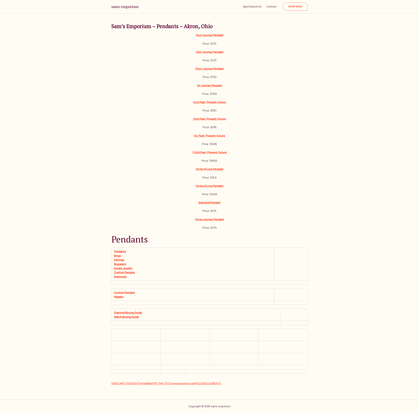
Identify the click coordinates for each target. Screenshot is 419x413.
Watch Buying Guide (126, 317)
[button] (295, 6)
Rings (117, 256)
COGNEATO (213, 383)
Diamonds (120, 276)
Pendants (120, 251)
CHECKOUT (133, 383)
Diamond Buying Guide (128, 312)
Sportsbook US (252, 6)
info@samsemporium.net (167, 383)
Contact (271, 6)
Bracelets (120, 264)
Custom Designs (124, 272)
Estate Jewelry (123, 268)
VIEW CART (118, 383)
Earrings (119, 260)
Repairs (118, 297)
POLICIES (200, 383)
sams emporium (124, 6)
